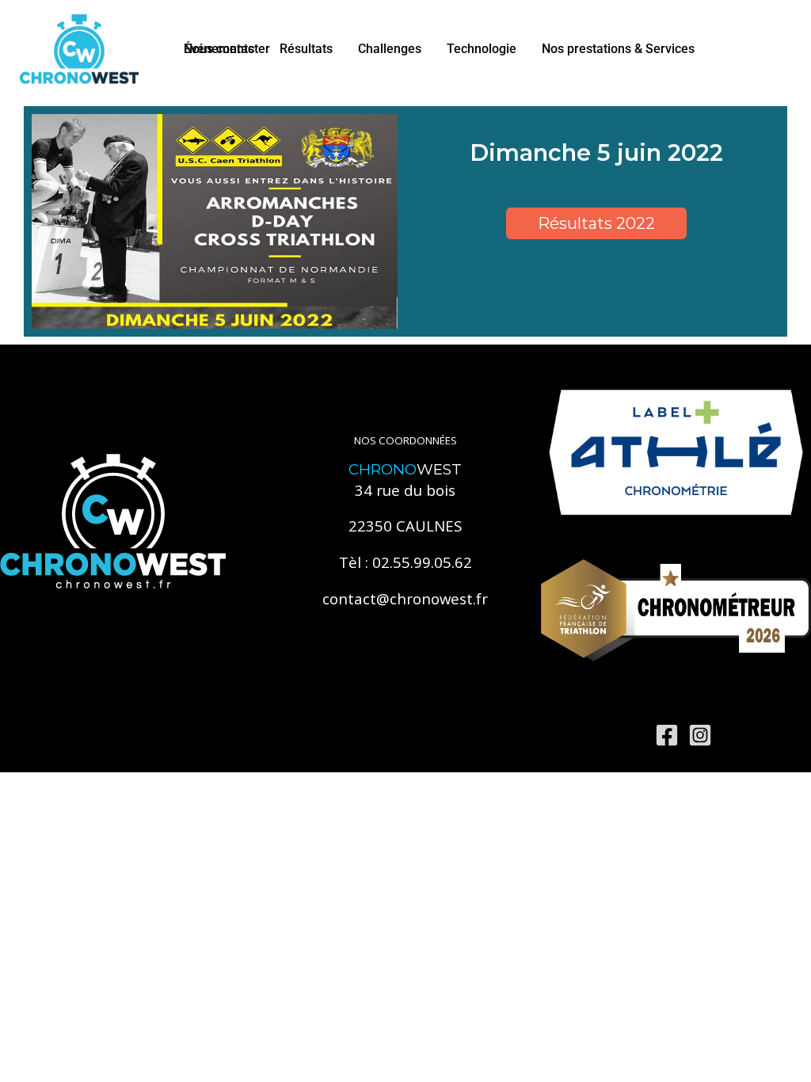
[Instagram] (700, 735)
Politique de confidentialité (307, 734)
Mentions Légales (176, 734)
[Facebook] (667, 735)
